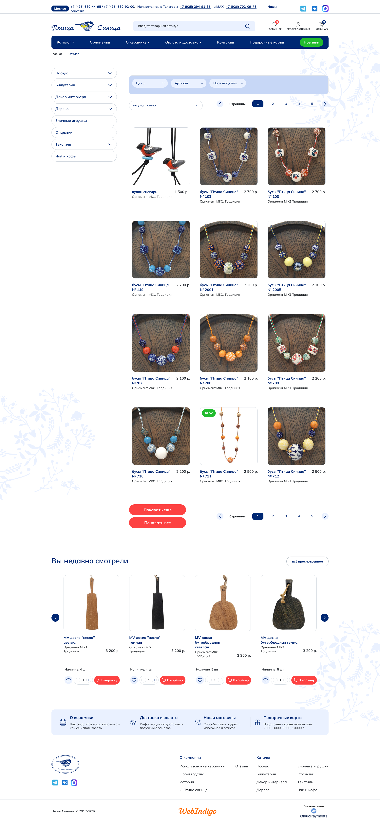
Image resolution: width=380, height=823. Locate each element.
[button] (325, 618)
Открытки (63, 132)
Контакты (225, 42)
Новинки (311, 42)
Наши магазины (220, 717)
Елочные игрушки (71, 120)
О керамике (136, 42)
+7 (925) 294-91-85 (195, 7)
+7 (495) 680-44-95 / (87, 7)
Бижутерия (65, 85)
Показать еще (158, 509)
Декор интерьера (70, 97)
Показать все (157, 522)
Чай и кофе (65, 156)
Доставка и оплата (159, 717)
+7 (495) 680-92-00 (119, 7)
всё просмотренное (307, 561)
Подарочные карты (267, 42)
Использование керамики (202, 766)
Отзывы (242, 766)
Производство (192, 774)
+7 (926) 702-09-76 (241, 7)
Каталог (64, 42)
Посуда (61, 73)
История (187, 782)
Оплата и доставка (182, 42)
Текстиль (63, 144)
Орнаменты (100, 42)
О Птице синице (194, 790)
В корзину (109, 680)
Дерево (62, 108)
